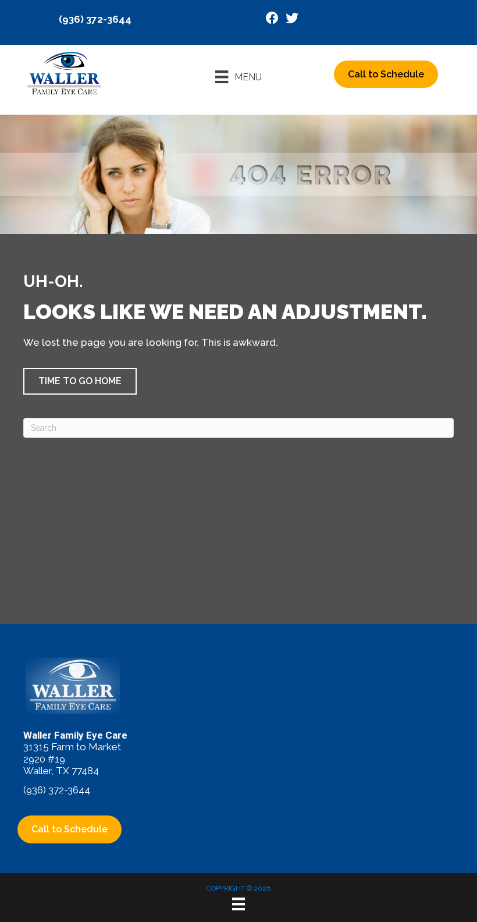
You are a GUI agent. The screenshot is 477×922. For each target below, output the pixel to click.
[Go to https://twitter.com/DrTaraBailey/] (292, 19)
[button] (80, 381)
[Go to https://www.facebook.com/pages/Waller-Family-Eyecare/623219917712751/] (272, 19)
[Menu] (238, 904)
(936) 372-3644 (95, 19)
